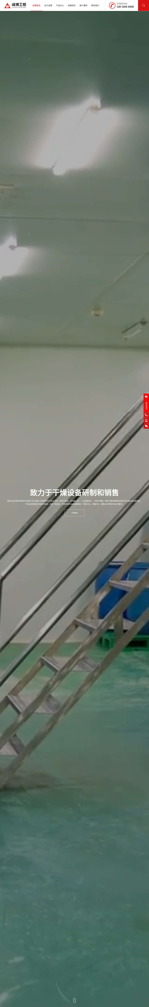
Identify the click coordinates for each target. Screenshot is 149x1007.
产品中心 (60, 5)
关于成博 (48, 5)
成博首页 (36, 5)
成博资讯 (72, 5)
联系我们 (95, 5)
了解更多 (74, 513)
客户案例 (83, 5)
